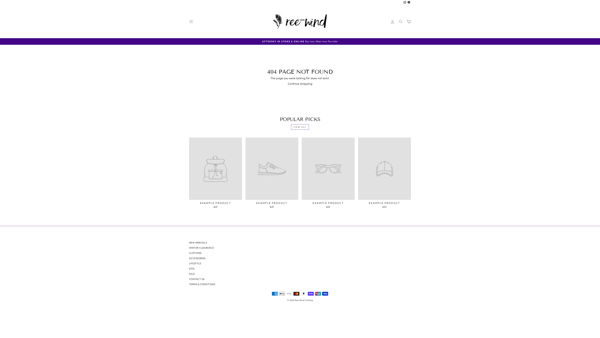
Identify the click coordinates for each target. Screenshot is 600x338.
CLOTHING (195, 252)
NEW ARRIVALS (198, 242)
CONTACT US (197, 279)
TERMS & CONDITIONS (202, 284)
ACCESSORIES (197, 258)
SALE (192, 273)
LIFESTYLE (195, 263)
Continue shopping (300, 83)
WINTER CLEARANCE (201, 247)
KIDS (192, 268)
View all (300, 127)
